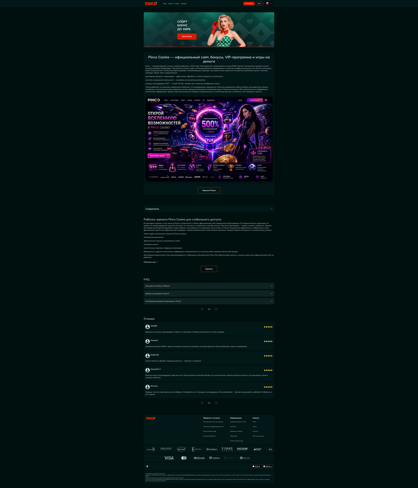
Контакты (233, 426)
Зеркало (209, 269)
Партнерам (233, 436)
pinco (147, 66)
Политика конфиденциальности (213, 426)
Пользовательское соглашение (213, 422)
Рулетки (255, 431)
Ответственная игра (209, 431)
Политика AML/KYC (209, 436)
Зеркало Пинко (209, 190)
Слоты (255, 426)
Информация (236, 418)
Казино (256, 418)
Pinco (254, 422)
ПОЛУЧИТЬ (187, 36)
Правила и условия (211, 418)
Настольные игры (258, 436)
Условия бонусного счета (238, 422)
